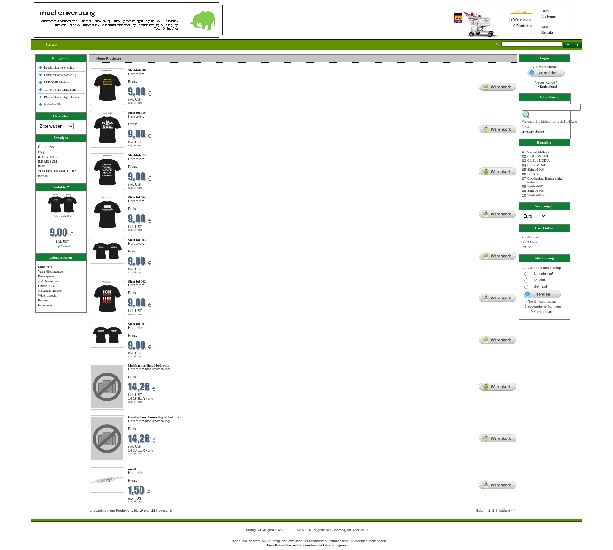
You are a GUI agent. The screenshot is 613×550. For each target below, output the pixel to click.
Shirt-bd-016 (535, 169)
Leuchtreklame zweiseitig (60, 75)
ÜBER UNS (46, 147)
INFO (41, 166)
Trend (532, 301)
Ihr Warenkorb (521, 12)
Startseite (51, 44)
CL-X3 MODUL (538, 156)
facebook (43, 176)
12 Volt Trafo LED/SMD (60, 89)
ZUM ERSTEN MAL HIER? (57, 171)
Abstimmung (547, 301)
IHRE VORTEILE (49, 157)
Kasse (545, 26)
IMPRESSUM (47, 161)
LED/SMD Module (56, 82)
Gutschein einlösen (50, 290)
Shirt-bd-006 (535, 190)
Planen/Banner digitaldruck (61, 97)
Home (545, 10)
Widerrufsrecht (47, 295)
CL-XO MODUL (538, 151)
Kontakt (547, 32)
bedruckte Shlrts (54, 104)
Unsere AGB (46, 286)
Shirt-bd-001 (535, 186)
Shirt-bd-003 (62, 216)
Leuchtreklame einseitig (59, 67)
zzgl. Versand (62, 246)
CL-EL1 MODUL (538, 160)
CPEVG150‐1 (536, 165)
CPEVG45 (534, 174)
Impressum (45, 305)
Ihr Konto (548, 16)
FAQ (41, 152)
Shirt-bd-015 (535, 195)
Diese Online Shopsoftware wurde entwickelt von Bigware (306, 545)
